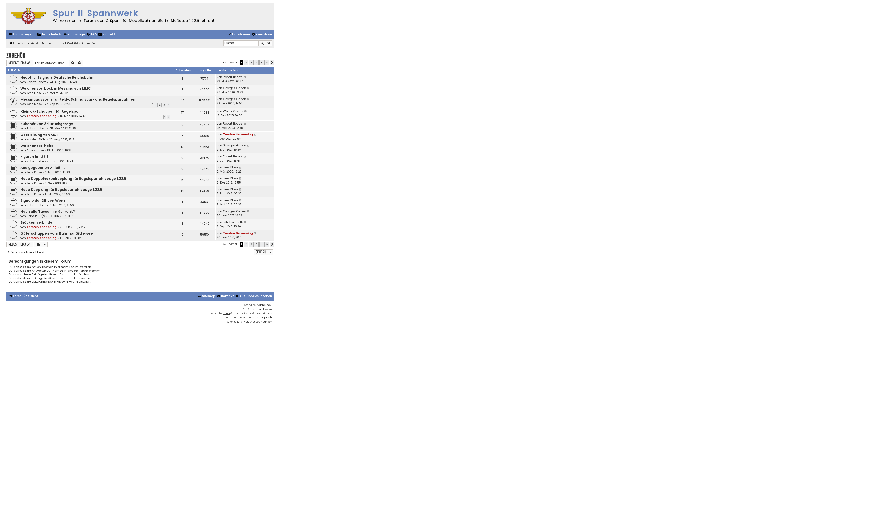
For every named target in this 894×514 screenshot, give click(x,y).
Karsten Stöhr (36, 139)
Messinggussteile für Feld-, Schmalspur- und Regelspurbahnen (77, 99)
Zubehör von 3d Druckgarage (46, 124)
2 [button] (246, 62)
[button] (272, 62)
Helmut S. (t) (36, 216)
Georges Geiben (234, 88)
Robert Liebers (36, 82)
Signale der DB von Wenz (42, 200)
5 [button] (261, 62)
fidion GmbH (264, 305)
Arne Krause (35, 150)
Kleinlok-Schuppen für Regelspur (50, 111)
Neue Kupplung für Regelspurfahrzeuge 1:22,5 (61, 189)
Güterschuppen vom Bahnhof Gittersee (56, 233)
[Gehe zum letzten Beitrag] (245, 77)
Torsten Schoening (42, 116)
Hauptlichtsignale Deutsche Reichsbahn (56, 77)
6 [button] (267, 62)
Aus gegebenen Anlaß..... (42, 167)
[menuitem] (49, 34)
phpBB (226, 313)
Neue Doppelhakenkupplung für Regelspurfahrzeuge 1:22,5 (73, 178)
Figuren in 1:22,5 (34, 156)
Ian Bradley (265, 309)
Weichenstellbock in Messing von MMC (55, 88)
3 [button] (251, 62)
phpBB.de (266, 317)
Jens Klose (34, 93)
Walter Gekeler (233, 111)
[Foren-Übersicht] (28, 17)
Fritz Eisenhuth (233, 222)
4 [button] (256, 62)
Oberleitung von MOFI (39, 134)
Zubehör (15, 55)
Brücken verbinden (37, 222)
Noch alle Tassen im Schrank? (47, 211)
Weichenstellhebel (37, 145)
